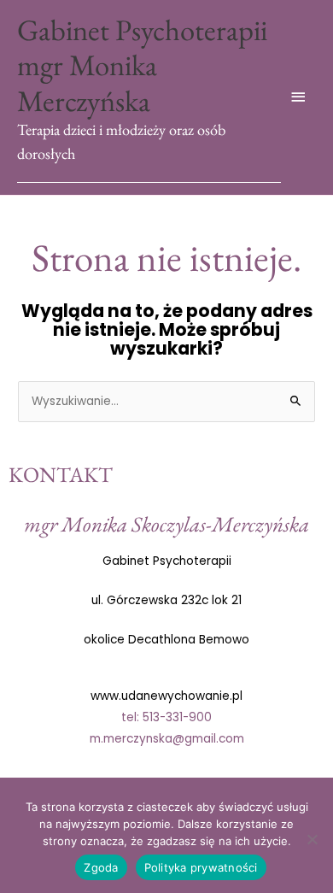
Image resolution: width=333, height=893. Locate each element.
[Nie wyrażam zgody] (311, 839)
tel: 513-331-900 (166, 717)
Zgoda (101, 867)
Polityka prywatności (201, 867)
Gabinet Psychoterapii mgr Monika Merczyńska (142, 65)
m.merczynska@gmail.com (167, 739)
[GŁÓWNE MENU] (299, 97)
